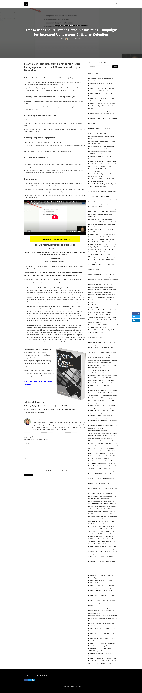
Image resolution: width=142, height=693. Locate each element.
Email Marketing (69, 25)
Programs (103, 4)
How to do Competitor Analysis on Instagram (100, 277)
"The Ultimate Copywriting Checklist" (38, 349)
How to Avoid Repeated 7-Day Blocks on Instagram (101, 103)
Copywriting (58, 25)
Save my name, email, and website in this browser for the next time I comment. (49, 471)
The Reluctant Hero (55, 249)
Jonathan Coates (38, 420)
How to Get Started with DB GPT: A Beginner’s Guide (102, 161)
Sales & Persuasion (82, 25)
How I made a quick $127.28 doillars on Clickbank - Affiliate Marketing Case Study (50, 409)
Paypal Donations (55, 258)
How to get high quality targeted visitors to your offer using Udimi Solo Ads (48, 406)
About (95, 4)
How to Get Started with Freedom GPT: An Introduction (102, 244)
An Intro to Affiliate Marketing (34, 412)
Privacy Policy (78, 686)
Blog (110, 4)
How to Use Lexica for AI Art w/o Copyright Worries (101, 111)
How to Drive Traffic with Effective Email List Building (102, 118)
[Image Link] (71, 374)
